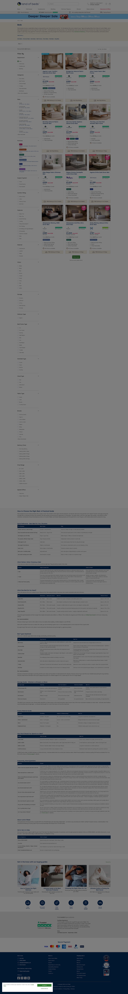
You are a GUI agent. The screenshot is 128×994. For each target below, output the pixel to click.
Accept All (44, 985)
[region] (27, 987)
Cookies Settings (44, 988)
